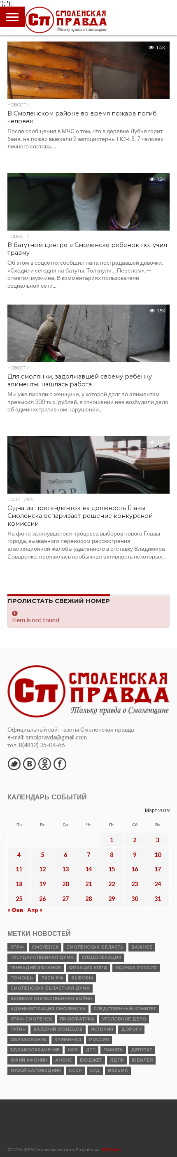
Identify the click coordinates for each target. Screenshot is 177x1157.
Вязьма (118, 1070)
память (113, 1050)
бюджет (91, 1060)
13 (65, 869)
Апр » (34, 909)
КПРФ (17, 947)
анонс (63, 1060)
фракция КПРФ (88, 967)
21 (88, 883)
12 (42, 869)
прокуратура (77, 1019)
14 (88, 869)
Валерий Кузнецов (58, 1029)
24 (157, 883)
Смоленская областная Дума (50, 988)
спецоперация (101, 957)
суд (95, 1070)
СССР (75, 1070)
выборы (82, 978)
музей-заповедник (35, 1070)
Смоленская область (94, 947)
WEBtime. (112, 1149)
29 (111, 898)
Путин (18, 1029)
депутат (141, 1050)
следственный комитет (124, 1009)
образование (28, 1039)
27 (65, 898)
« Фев (15, 909)
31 (157, 898)
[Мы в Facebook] (59, 763)
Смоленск (45, 947)
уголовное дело (124, 1019)
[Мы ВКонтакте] (29, 763)
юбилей (142, 1060)
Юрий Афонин (28, 1060)
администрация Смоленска (48, 1009)
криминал (67, 1039)
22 (111, 883)
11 (19, 869)
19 (42, 883)
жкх (73, 1050)
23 (134, 883)
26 (42, 898)
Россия (99, 1039)
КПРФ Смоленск (31, 1019)
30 (134, 898)
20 (65, 883)
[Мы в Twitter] (14, 763)
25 (19, 898)
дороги (131, 1029)
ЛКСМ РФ (52, 978)
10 (157, 854)
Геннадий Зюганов (35, 967)
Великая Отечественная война (51, 998)
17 (157, 869)
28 (88, 898)
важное (141, 947)
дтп (90, 1050)
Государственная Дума (42, 957)
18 (19, 883)
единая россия (136, 967)
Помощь (21, 978)
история (102, 1029)
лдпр (117, 1060)
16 (134, 869)
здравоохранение (35, 1050)
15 (111, 869)
